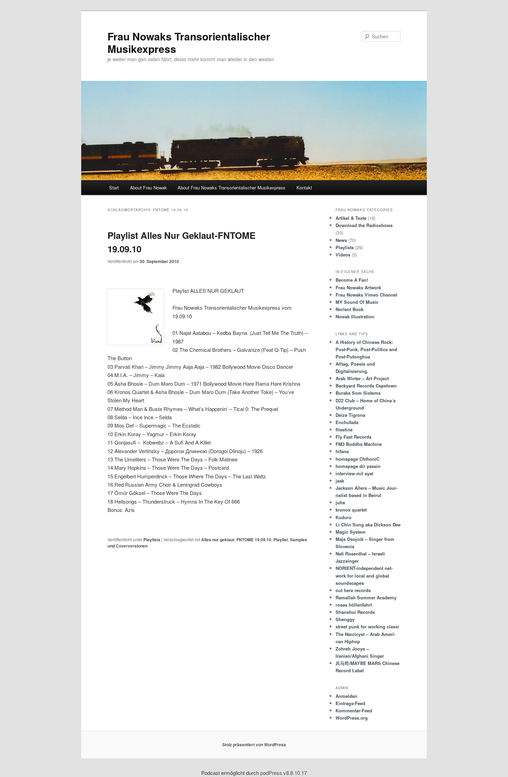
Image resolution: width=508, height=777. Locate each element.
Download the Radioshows (364, 225)
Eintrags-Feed (350, 703)
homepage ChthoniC (357, 459)
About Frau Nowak (148, 187)
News (341, 240)
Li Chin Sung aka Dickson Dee (368, 524)
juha (340, 502)
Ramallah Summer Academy (366, 597)
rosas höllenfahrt (354, 604)
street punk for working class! (367, 626)
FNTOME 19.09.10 (253, 539)
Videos (343, 254)
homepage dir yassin (358, 466)
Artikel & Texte (351, 218)
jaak (340, 480)
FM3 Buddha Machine (359, 444)
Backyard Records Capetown (366, 385)
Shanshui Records (355, 612)
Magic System (351, 531)
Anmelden (346, 696)
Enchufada (347, 422)
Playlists (151, 539)
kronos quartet (351, 509)
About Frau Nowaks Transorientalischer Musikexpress (231, 187)
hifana (342, 451)
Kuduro (343, 517)
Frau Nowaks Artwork (358, 287)
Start (114, 187)
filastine (344, 429)
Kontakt (304, 187)
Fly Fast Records (353, 436)
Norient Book (350, 309)
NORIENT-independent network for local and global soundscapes (364, 575)
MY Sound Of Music (357, 302)
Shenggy (345, 619)
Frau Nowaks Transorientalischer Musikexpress (188, 42)
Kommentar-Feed (354, 710)
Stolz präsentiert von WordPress (254, 744)
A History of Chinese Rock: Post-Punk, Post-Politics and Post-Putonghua (366, 349)
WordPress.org (352, 717)
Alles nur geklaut (217, 539)
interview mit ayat (354, 473)
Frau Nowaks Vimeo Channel (366, 294)
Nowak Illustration (355, 316)
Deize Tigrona (350, 415)
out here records (353, 590)
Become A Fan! (352, 280)
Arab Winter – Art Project (362, 378)
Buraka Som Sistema (358, 393)
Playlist (280, 539)
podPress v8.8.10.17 (283, 772)
